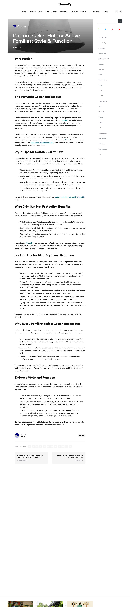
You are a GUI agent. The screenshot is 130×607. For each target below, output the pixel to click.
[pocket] (51, 446)
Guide (101, 90)
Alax (17, 25)
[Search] (120, 21)
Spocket (64, 120)
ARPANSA (29, 243)
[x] (29, 446)
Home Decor (103, 101)
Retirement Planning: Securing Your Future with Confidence (30, 456)
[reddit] (48, 446)
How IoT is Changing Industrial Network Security (70, 456)
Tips (100, 154)
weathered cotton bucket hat (42, 142)
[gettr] (66, 446)
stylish (66, 140)
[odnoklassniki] (59, 446)
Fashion (81, 435)
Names (101, 117)
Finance (101, 69)
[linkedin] (40, 446)
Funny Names (103, 80)
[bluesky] (70, 446)
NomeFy (65, 4)
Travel (101, 160)
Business (102, 48)
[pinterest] (36, 446)
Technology (103, 149)
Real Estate (103, 133)
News (100, 122)
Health (101, 96)
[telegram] (62, 446)
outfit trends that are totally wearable (70, 197)
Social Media (103, 138)
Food (100, 75)
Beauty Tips (103, 43)
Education (102, 53)
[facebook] (33, 446)
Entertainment (104, 59)
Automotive (103, 37)
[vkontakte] (55, 446)
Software (102, 144)
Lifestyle (102, 112)
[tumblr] (44, 446)
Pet (100, 128)
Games (101, 85)
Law (100, 106)
